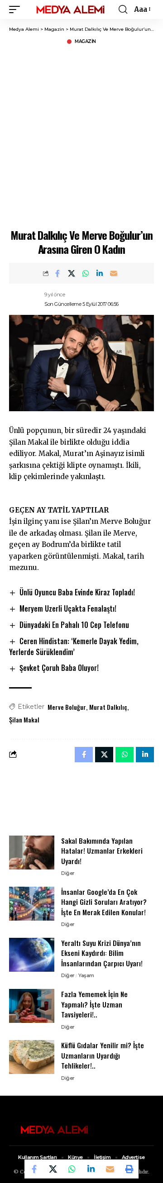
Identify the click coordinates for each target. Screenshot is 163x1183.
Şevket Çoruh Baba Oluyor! (59, 667)
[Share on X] (71, 273)
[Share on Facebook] (57, 273)
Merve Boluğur (67, 707)
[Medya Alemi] (70, 9)
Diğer (68, 873)
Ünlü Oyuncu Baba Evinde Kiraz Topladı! (77, 592)
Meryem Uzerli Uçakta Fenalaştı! (67, 608)
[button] (16, 9)
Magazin (85, 41)
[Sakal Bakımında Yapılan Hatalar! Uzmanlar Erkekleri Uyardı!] (31, 852)
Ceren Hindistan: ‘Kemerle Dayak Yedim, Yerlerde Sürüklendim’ (74, 646)
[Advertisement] (81, 135)
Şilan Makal (24, 719)
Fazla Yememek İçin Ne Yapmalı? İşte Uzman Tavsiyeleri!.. (94, 1004)
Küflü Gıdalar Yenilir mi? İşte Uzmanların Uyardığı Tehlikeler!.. (102, 1055)
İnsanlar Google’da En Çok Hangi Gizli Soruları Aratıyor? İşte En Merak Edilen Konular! (104, 902)
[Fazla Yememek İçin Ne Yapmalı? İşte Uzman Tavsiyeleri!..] (31, 1006)
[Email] (113, 273)
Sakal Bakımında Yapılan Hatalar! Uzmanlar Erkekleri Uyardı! (102, 851)
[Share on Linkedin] (99, 273)
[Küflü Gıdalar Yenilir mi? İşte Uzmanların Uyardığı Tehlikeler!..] (31, 1057)
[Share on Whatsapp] (85, 273)
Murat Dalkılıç (108, 707)
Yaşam (86, 975)
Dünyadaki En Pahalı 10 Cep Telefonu (74, 624)
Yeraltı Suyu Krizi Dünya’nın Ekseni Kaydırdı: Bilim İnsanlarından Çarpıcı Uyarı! (102, 953)
